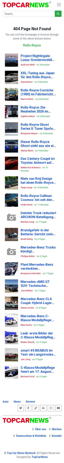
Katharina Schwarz (31, 167)
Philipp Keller (28, 256)
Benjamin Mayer (29, 133)
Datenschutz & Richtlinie (31, 435)
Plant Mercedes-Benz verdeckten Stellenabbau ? (37, 268)
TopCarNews (40, 457)
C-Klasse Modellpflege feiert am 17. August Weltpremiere (38, 372)
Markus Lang (28, 222)
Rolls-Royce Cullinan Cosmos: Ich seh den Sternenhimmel (36, 200)
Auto (6, 401)
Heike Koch (27, 204)
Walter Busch (28, 342)
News (17, 401)
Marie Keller (27, 99)
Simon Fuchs (27, 308)
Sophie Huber (28, 116)
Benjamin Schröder (31, 273)
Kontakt (57, 435)
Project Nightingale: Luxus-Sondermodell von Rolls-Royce (36, 60)
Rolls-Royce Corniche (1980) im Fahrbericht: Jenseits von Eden (37, 94)
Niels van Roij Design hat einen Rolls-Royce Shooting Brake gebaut (38, 183)
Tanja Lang (26, 187)
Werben (57, 429)
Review (30, 401)
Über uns (40, 429)
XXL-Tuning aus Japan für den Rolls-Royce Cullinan (37, 77)
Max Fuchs (26, 325)
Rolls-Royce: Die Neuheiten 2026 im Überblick (34, 111)
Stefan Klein (27, 150)
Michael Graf (28, 376)
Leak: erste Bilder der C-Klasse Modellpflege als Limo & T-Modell (38, 337)
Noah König (27, 239)
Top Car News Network (21, 453)
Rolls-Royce (32, 45)
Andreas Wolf (28, 64)
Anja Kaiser (27, 82)
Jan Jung (26, 359)
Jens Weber (27, 290)
